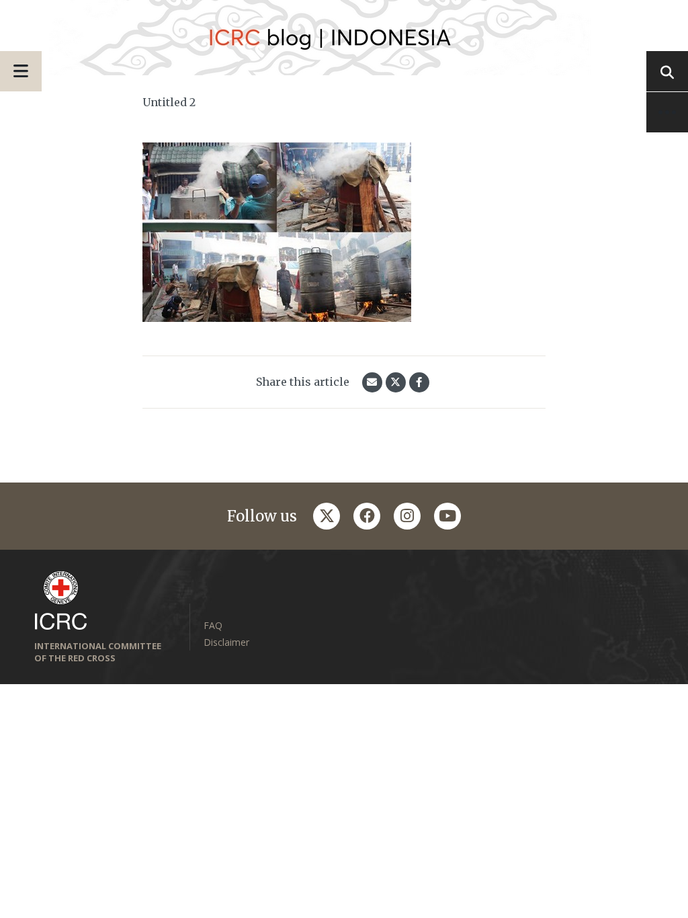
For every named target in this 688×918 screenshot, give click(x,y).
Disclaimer (226, 642)
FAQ (213, 625)
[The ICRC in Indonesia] (344, 37)
